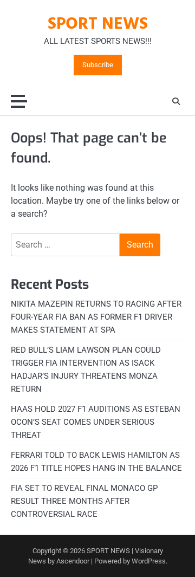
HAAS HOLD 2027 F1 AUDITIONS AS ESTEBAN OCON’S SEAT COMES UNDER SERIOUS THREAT (95, 422)
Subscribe (97, 65)
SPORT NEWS (98, 24)
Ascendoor (72, 561)
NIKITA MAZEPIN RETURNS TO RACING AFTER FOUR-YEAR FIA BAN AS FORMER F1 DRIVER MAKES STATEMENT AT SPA (96, 317)
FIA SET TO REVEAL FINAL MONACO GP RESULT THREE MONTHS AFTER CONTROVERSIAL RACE (84, 501)
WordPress (149, 561)
